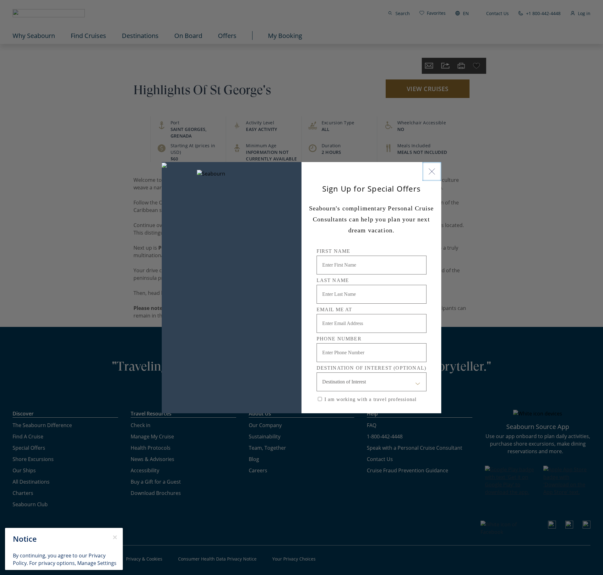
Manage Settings (97, 563)
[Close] (431, 171)
